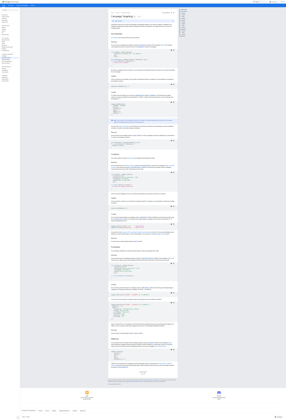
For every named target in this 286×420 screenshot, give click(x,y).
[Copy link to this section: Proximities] (121, 247)
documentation (125, 126)
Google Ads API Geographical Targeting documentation (135, 232)
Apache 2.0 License (112, 381)
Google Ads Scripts (125, 12)
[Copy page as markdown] (139, 16)
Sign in (282, 1)
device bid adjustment (160, 346)
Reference (11, 5)
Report (158, 234)
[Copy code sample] (173, 50)
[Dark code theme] (171, 50)
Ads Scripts (15, 2)
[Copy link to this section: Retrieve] (118, 42)
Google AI (75, 410)
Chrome (47, 410)
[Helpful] (171, 13)
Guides (4, 5)
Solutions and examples (22, 5)
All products (83, 410)
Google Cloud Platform (64, 410)
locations (129, 158)
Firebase (54, 410)
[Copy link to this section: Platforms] (120, 339)
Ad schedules (114, 37)
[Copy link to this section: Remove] (118, 132)
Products (118, 12)
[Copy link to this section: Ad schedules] (123, 34)
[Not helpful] (174, 13)
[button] (9, 49)
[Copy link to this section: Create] (117, 92)
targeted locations (129, 165)
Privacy (28, 416)
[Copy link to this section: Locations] (120, 154)
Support (33, 5)
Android (40, 410)
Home (112, 12)
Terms (23, 416)
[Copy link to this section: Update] (117, 76)
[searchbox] (10, 10)
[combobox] (259, 1)
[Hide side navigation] (17, 417)
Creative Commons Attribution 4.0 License (149, 380)
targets (162, 45)
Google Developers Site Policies (132, 381)
